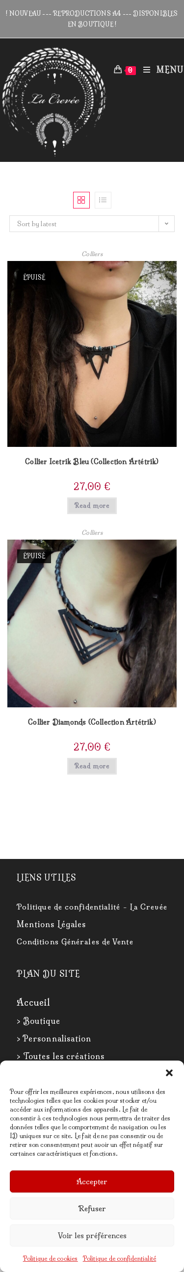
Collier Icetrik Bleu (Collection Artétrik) (91, 461)
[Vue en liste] (103, 200)
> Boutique (38, 1021)
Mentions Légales (51, 924)
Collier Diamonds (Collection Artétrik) (92, 722)
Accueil (34, 1002)
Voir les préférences (92, 1235)
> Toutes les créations (61, 1056)
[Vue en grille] (81, 200)
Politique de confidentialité (120, 1258)
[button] (169, 1073)
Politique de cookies (50, 1258)
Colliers (92, 254)
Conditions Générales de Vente (75, 941)
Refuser (92, 1208)
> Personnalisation (54, 1038)
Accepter (92, 1181)
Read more (92, 505)
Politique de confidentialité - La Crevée (92, 906)
